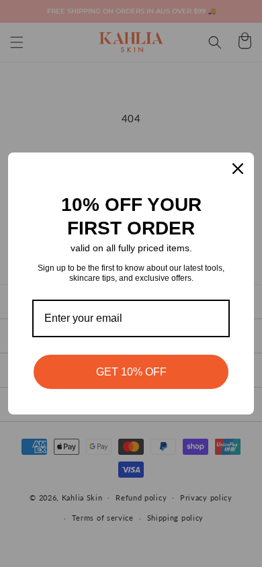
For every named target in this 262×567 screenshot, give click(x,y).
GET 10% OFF (131, 372)
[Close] (238, 168)
